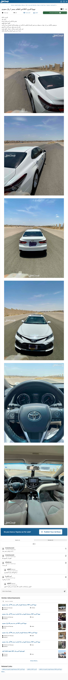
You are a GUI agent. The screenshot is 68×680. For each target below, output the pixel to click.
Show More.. (34, 661)
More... (3, 671)
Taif (26, 5)
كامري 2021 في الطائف (32, 669)
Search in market (9, 601)
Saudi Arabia (18, 5)
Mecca (23, 5)
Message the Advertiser (54, 12)
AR (66, 1)
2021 (55, 5)
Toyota (48, 5)
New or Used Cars (41, 5)
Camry (52, 5)
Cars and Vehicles (32, 5)
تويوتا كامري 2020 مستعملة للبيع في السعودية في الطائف (50, 669)
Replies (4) (17, 540)
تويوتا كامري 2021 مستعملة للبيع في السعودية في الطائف (13, 669)
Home (12, 5)
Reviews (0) (50, 540)
